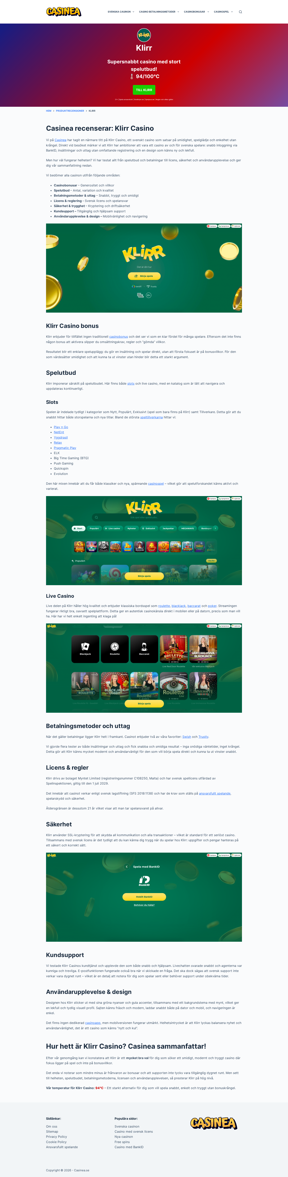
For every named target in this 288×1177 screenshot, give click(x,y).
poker (212, 606)
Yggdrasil (61, 437)
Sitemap (52, 1131)
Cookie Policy (56, 1142)
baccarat (194, 606)
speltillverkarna (151, 417)
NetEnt (59, 432)
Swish (186, 737)
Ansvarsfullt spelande (62, 1147)
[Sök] (240, 11)
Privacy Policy (56, 1137)
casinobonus (118, 337)
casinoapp (93, 1023)
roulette (164, 606)
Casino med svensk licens (134, 1131)
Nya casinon (124, 1137)
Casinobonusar (195, 11)
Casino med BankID (129, 1147)
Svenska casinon (119, 11)
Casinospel (221, 11)
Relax (58, 442)
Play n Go (61, 427)
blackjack (179, 606)
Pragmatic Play (65, 448)
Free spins (122, 1142)
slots (130, 383)
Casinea (60, 140)
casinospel (156, 483)
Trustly (203, 737)
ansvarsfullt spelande (214, 793)
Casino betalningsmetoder (157, 11)
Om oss (51, 1126)
